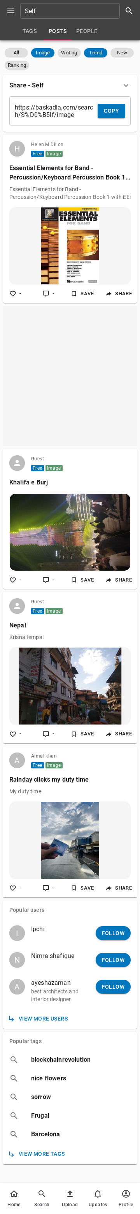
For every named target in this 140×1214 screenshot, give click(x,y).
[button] (16, 52)
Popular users (26, 910)
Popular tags (25, 1041)
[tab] (30, 31)
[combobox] (79, 11)
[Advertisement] (70, 376)
